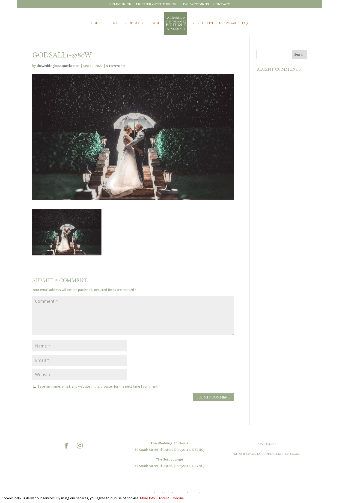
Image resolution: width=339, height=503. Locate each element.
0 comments (115, 65)
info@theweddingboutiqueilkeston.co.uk (266, 454)
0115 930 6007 (266, 444)
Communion (120, 4)
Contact (221, 4)
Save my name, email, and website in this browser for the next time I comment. (98, 386)
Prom (154, 23)
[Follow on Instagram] (79, 446)
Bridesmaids (134, 23)
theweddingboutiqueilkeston (58, 65)
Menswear (227, 23)
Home (96, 23)
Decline (178, 498)
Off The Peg (203, 23)
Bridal (112, 23)
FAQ (245, 23)
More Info (147, 498)
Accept (164, 498)
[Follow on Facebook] (66, 446)
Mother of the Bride (156, 4)
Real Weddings (195, 4)
